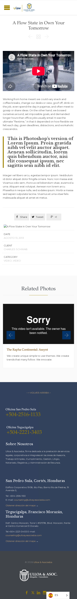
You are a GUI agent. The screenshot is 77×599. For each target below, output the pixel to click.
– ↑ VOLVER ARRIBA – (39, 392)
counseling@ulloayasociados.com (32, 499)
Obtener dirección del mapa (21, 505)
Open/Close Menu (7, 7)
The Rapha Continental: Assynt (27, 349)
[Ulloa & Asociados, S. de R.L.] (24, 7)
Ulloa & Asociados (43, 562)
